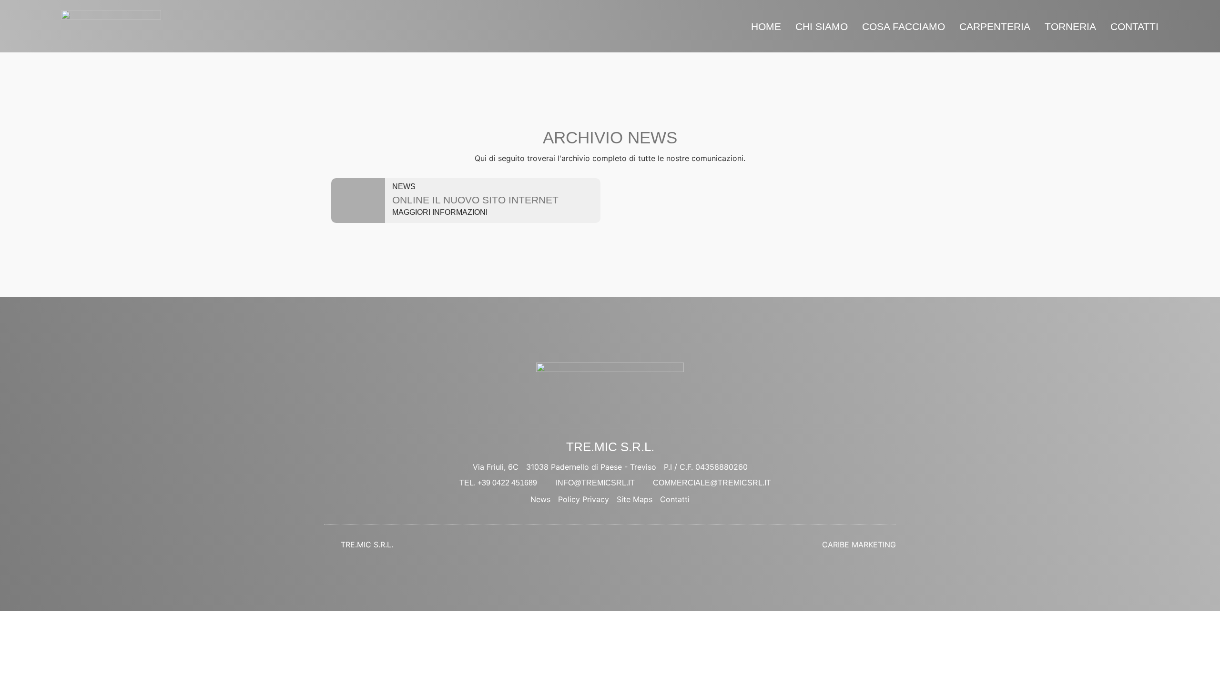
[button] (444, 212)
